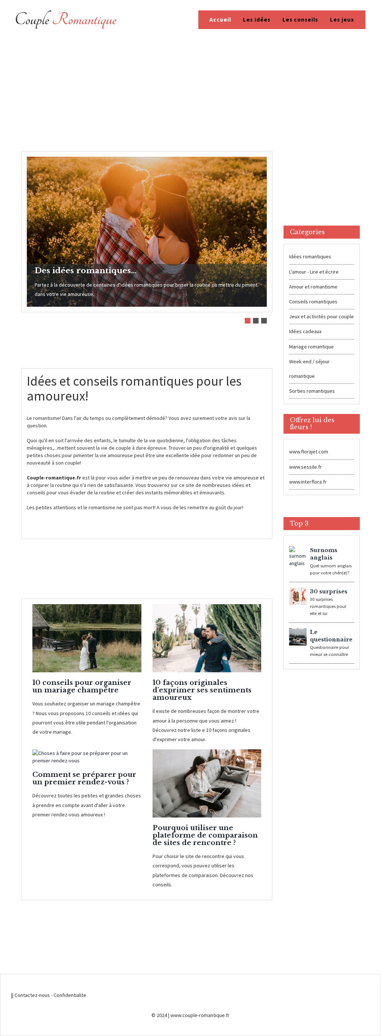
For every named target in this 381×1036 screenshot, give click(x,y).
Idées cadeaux (305, 331)
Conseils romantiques (313, 301)
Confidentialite (70, 995)
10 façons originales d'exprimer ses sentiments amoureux (202, 690)
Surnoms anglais (323, 554)
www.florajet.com (308, 451)
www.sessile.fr (305, 466)
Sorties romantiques (312, 391)
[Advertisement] (190, 95)
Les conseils (300, 19)
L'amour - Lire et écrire (314, 271)
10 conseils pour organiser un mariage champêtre (81, 686)
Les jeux (342, 19)
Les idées (256, 19)
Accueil (220, 19)
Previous (33, 221)
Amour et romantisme (313, 286)
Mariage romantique (311, 346)
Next (260, 221)
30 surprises (329, 591)
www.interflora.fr (308, 481)
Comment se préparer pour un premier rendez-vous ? (84, 778)
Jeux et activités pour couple (321, 316)
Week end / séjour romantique (309, 368)
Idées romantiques (310, 256)
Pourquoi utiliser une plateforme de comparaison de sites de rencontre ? (205, 835)
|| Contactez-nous (30, 995)
